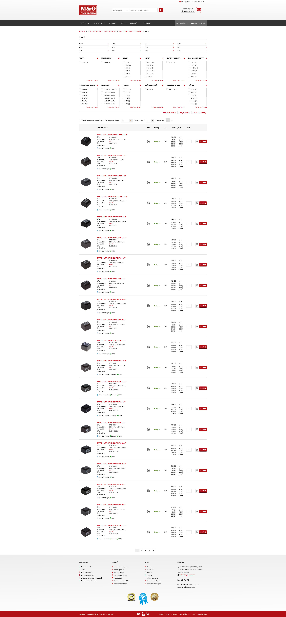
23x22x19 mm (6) (109, 92)
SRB (182, 2)
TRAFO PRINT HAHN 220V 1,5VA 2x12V (111, 443)
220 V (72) (172, 62)
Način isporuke (119, 570)
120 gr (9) (194, 104)
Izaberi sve (89, 80)
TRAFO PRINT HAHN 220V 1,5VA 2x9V (111, 505)
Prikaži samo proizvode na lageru (92, 120)
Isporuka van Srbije (120, 584)
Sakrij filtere (184, 113)
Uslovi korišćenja (152, 578)
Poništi (96, 80)
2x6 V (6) (193, 77)
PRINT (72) (85, 62)
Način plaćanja (119, 572)
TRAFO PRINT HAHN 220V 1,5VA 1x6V (111, 402)
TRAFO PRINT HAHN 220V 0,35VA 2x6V (111, 217)
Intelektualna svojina (154, 584)
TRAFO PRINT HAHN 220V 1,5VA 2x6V (111, 484)
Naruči (203, 141)
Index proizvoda (86, 572)
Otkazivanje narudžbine (122, 581)
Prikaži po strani (139, 120)
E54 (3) (128, 101)
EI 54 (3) (128, 77)
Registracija (199, 23)
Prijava (181, 23)
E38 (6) (128, 92)
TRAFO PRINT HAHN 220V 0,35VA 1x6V (111, 155)
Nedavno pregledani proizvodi (91, 578)
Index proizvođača (87, 575)
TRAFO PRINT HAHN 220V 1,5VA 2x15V (111, 463)
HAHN (111, 141)
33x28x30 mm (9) (109, 104)
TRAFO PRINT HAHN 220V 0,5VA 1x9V (111, 278)
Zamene (114, 374)
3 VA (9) (149, 77)
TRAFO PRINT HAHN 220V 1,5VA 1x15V (111, 381)
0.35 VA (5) (150, 62)
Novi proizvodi (86, 567)
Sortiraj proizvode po (112, 120)
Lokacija (149, 572)
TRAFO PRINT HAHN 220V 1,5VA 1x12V (111, 361)
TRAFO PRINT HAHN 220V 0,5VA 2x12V (111, 299)
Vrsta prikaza (160, 120)
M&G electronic (91, 614)
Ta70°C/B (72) (173, 89)
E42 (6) (128, 95)
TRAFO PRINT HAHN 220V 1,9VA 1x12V (111, 525)
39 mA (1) (85, 92)
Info (122, 23)
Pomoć (133, 23)
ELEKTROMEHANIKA (94, 31)
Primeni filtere (198, 113)
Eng (188, 2)
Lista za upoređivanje (88, 581)
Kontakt (147, 23)
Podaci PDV (150, 570)
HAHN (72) (107, 62)
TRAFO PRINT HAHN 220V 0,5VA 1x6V (111, 258)
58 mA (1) (85, 101)
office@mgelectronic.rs (187, 575)
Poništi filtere (169, 113)
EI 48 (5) (128, 74)
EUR (202, 2)
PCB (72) (150, 89)
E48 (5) (128, 98)
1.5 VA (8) (150, 68)
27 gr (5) (193, 89)
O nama (149, 567)
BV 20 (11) (129, 62)
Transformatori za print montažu (130, 31)
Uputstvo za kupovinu (121, 567)
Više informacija (103, 148)
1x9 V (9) (193, 65)
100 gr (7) (194, 101)
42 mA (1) (85, 95)
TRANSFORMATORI (109, 31)
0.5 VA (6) (150, 65)
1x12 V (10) (194, 68)
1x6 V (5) (193, 62)
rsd (199, 2)
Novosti (112, 23)
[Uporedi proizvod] (197, 141)
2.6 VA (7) (150, 74)
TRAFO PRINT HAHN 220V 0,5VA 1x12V (111, 237)
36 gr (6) (193, 92)
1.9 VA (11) (150, 71)
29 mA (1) (85, 89)
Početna (85, 23)
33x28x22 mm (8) (109, 95)
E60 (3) (128, 104)
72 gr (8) (193, 95)
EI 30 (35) (128, 65)
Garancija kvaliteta (120, 575)
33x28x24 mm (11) (109, 98)
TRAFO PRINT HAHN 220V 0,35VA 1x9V (111, 176)
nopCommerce (202, 614)
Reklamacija (118, 578)
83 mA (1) (85, 104)
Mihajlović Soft (184, 614)
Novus (167, 614)
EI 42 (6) (128, 71)
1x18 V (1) (194, 74)
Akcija (83, 570)
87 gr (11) (194, 98)
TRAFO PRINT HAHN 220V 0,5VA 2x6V (111, 320)
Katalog (149, 575)
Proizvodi (97, 23)
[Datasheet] (148, 141)
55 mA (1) (85, 98)
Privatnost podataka (154, 581)
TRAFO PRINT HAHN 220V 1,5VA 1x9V (111, 422)
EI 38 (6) (128, 68)
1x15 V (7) (194, 71)
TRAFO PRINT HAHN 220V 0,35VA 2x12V (112, 196)
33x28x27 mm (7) (109, 101)
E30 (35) (128, 89)
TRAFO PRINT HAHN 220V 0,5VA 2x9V (111, 340)
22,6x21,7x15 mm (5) (110, 89)
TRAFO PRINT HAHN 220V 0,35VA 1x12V (112, 135)
